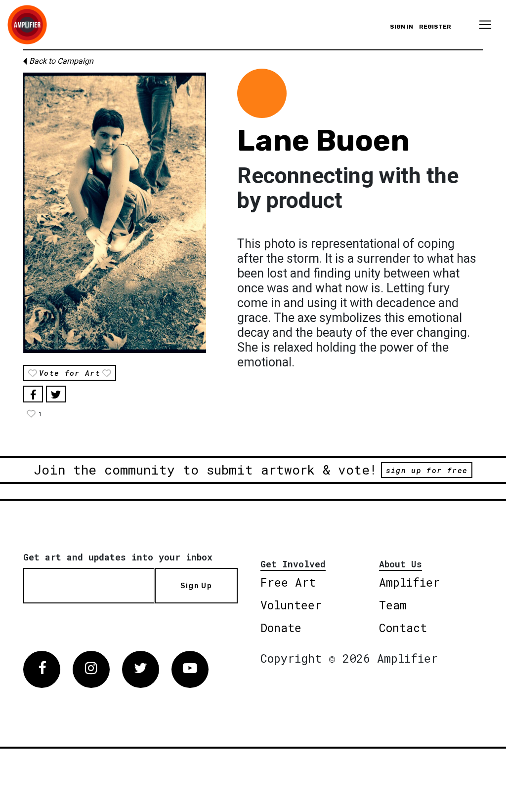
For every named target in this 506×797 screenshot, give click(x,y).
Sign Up (196, 585)
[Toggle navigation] (485, 24)
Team (393, 605)
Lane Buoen (323, 140)
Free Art (288, 582)
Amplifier (409, 582)
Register (435, 26)
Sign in (401, 26)
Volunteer (291, 605)
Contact (403, 627)
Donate (280, 627)
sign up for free (426, 470)
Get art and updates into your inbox (117, 557)
